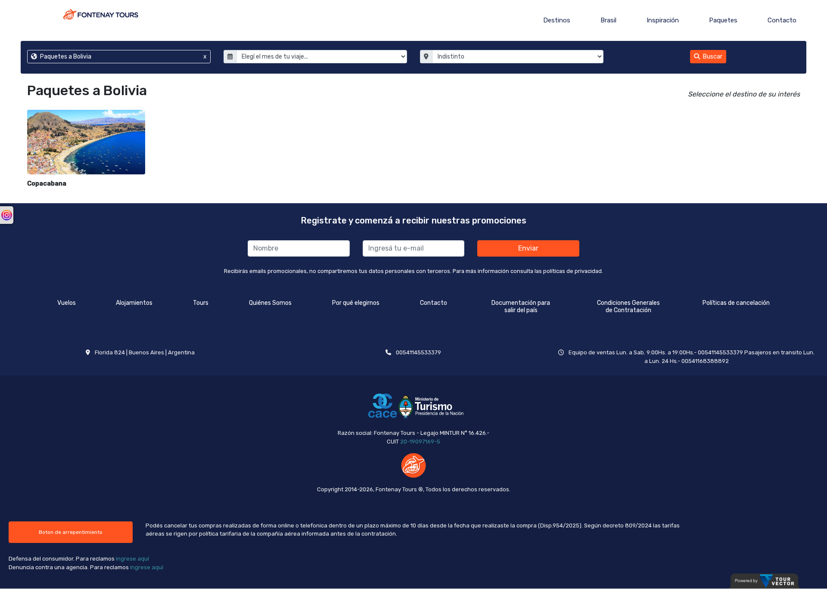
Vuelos (66, 303)
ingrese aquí (132, 558)
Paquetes (723, 20)
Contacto (782, 20)
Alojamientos (134, 303)
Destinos (556, 20)
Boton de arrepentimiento (71, 532)
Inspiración (663, 20)
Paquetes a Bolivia (123, 56)
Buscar (712, 56)
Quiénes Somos (270, 303)
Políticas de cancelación (736, 303)
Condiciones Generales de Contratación (628, 306)
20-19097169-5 (420, 441)
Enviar (528, 248)
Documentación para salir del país (520, 306)
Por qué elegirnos (355, 303)
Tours (200, 303)
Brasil (608, 20)
